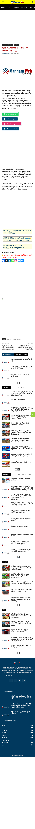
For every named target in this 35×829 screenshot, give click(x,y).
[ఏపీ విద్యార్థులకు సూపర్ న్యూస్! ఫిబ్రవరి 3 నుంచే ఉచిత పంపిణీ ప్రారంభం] (6, 552)
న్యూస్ (9, 7)
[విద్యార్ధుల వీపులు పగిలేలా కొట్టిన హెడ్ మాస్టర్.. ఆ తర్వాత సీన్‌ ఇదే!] (6, 513)
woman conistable (17, 339)
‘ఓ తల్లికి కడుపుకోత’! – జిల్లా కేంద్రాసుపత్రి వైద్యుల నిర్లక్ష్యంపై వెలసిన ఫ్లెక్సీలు (25, 347)
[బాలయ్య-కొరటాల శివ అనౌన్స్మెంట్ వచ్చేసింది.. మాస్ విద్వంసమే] (6, 631)
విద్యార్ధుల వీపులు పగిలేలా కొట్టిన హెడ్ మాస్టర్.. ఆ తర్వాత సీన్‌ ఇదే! (20, 511)
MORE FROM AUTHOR (21, 355)
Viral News (16, 44)
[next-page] (19, 383)
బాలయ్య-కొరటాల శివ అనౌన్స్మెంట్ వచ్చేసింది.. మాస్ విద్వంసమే (19, 630)
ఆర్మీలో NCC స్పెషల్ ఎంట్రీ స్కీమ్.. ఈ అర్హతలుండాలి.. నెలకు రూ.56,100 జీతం (21, 697)
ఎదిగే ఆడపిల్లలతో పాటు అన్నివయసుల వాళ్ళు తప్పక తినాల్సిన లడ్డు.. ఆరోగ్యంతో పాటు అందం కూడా (21, 432)
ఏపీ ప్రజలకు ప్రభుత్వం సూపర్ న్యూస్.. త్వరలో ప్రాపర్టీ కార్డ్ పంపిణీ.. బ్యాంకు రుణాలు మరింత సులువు (20, 440)
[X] (6, 260)
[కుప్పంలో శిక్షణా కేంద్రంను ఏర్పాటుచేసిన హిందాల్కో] (6, 520)
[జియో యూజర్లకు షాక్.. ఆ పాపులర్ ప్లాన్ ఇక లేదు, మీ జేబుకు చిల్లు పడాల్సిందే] (6, 456)
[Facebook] (3, 260)
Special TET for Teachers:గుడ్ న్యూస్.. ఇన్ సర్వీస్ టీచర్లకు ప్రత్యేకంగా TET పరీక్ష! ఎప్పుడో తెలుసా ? (22, 409)
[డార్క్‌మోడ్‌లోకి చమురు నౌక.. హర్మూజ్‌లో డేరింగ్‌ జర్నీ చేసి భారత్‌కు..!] (6, 369)
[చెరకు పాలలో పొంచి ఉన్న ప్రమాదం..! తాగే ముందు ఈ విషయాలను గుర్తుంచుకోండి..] (6, 584)
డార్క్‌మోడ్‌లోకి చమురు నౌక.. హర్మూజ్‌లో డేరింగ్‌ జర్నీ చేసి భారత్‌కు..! (21, 367)
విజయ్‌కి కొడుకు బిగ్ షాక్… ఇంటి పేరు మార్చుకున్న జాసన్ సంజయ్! (21, 646)
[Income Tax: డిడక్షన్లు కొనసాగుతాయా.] (6, 464)
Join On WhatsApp (11, 114)
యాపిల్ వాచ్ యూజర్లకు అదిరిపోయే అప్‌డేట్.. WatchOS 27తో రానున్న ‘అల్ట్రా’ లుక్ (22, 448)
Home (3, 7)
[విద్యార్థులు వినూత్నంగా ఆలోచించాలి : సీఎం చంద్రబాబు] (6, 536)
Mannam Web (6, 53)
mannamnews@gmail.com (21, 675)
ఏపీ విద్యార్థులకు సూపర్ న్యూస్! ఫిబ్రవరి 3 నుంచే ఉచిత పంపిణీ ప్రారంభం (21, 550)
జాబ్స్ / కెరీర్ (24, 7)
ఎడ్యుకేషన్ (16, 7)
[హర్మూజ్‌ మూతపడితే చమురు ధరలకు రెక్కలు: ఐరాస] (6, 376)
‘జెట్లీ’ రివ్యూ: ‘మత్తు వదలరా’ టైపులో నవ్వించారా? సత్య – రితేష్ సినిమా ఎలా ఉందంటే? (21, 623)
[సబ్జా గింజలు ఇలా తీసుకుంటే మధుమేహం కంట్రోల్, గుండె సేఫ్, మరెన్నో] (6, 591)
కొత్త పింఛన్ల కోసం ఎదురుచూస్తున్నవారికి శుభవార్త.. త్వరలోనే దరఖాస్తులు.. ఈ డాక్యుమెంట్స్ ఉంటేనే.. (21, 417)
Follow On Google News (12, 124)
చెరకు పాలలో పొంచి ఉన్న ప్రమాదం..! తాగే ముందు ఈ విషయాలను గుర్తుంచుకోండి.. (22, 582)
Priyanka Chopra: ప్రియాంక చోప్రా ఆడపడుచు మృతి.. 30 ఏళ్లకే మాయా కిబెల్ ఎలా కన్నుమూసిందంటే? (22, 639)
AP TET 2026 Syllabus (18, 399)
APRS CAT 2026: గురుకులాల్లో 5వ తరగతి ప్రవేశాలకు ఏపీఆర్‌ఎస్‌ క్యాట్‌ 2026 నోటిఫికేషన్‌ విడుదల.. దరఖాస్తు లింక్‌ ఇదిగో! (22, 488)
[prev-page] (16, 383)
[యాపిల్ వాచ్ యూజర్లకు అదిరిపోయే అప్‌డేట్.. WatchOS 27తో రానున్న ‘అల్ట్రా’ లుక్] (6, 448)
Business (23, 387)
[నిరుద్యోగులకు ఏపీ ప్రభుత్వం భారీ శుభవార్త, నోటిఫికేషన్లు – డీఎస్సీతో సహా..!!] (6, 505)
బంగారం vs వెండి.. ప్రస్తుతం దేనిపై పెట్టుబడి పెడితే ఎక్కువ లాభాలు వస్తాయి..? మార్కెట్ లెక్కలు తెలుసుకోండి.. (22, 393)
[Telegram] (19, 260)
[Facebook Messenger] (22, 260)
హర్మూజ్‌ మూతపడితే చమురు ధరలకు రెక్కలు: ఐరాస (20, 375)
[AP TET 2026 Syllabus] (6, 401)
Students (24, 474)
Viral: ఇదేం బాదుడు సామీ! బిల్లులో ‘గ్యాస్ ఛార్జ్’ (21, 360)
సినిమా (30, 7)
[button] (2, 2)
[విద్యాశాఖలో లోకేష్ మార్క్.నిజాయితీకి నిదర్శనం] (6, 480)
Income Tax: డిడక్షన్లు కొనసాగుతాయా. (21, 461)
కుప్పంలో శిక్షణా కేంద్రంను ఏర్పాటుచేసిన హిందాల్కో (21, 519)
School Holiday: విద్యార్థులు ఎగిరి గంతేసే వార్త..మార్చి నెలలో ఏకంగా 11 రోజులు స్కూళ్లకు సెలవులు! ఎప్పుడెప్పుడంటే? (21, 496)
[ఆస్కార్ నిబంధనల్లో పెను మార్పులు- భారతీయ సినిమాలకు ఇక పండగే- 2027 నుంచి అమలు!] (6, 616)
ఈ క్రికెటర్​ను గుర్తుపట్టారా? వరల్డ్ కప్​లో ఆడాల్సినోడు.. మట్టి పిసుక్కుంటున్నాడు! (8, 347)
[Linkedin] (9, 260)
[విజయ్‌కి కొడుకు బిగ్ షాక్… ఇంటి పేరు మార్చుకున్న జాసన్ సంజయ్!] (6, 647)
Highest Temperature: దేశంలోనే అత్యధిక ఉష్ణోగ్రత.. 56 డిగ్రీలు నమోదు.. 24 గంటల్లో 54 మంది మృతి (22, 705)
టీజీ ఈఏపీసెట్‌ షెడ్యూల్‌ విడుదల (19, 526)
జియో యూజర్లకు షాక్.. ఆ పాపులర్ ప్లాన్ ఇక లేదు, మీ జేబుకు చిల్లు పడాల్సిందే (21, 455)
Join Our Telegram (11, 119)
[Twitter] (24, 680)
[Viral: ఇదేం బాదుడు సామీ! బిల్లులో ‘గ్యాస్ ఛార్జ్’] (6, 361)
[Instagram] (15, 260)
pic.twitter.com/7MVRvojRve (16, 240)
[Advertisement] (17, 26)
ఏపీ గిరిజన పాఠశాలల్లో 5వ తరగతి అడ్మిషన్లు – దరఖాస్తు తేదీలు (20, 542)
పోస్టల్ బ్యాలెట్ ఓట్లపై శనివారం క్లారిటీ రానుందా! (20, 712)
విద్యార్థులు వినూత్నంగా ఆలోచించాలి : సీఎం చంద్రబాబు (22, 535)
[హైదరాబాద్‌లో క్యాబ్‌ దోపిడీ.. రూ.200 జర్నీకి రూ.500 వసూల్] (6, 425)
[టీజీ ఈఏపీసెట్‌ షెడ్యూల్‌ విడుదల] (6, 528)
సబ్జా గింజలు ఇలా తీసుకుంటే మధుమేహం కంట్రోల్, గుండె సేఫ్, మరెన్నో (21, 590)
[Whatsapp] (12, 260)
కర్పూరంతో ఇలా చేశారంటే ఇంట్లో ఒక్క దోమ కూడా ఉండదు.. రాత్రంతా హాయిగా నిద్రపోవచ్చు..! (21, 599)
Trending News (9, 44)
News (3, 44)
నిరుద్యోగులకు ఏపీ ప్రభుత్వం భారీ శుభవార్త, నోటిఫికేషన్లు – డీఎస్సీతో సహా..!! (22, 503)
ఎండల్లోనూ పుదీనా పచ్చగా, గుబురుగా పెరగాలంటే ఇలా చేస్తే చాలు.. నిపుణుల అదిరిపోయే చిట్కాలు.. (20, 576)
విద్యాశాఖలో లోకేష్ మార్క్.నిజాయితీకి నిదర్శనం (20, 479)
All (18, 387)
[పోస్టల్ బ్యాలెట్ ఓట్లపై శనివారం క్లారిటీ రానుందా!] (6, 714)
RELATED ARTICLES (7, 355)
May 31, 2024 (23, 247)
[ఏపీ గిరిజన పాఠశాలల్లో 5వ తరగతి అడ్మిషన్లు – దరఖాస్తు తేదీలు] (6, 544)
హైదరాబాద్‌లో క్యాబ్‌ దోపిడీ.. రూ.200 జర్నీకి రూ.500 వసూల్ (20, 423)
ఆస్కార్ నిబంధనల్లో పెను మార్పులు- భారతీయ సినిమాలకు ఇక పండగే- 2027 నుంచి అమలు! (21, 616)
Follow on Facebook (11, 128)
